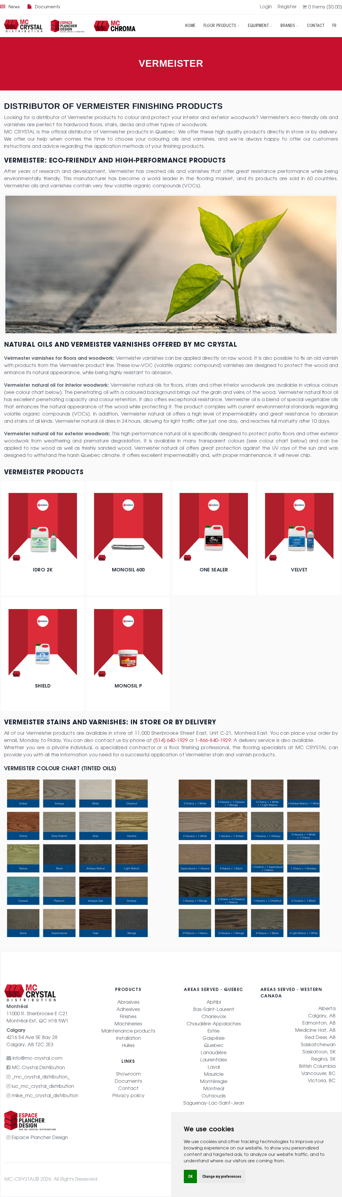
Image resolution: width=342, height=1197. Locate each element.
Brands (288, 26)
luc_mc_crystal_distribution (42, 1086)
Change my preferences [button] (221, 1176)
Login (266, 7)
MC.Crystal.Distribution (37, 1068)
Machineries (128, 1024)
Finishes (128, 1017)
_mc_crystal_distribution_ (40, 1077)
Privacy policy (128, 1096)
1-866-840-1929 (213, 740)
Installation (128, 1038)
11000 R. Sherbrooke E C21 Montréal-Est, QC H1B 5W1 (37, 1014)
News (14, 7)
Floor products (220, 26)
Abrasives (128, 1002)
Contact (316, 26)
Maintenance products (128, 1031)
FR (334, 26)
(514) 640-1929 (170, 740)
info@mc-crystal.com (36, 1058)
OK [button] (190, 1176)
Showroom (128, 1074)
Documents (47, 7)
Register (287, 7)
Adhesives (128, 1010)
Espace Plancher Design (39, 1138)
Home (190, 26)
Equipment (258, 26)
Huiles (128, 1046)
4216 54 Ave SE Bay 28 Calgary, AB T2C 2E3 (31, 1038)
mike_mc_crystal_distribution (44, 1096)
